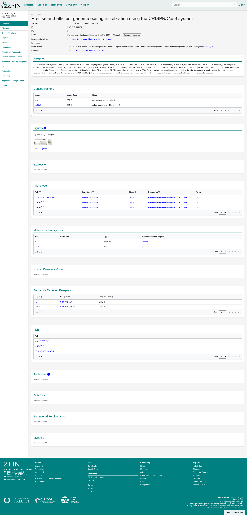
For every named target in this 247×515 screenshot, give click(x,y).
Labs (142, 481)
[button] (40, 192)
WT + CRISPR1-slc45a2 (44, 197)
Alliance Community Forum (151, 475)
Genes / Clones (41, 466)
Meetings (144, 469)
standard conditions (90, 197)
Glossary (196, 469)
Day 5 (131, 197)
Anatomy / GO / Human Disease (48, 478)
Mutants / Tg (40, 472)
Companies (145, 485)
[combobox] (204, 4)
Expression (39, 469)
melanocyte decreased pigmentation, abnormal (167, 197)
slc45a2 (39, 202)
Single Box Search (200, 472)
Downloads (92, 466)
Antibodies (39, 475)
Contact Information (201, 481)
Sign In (242, 5)
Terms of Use (237, 500)
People (143, 478)
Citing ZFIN (197, 478)
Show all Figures (40, 149)
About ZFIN (197, 475)
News (142, 466)
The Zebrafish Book (96, 477)
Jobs (142, 472)
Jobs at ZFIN (198, 485)
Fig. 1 (198, 197)
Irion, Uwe (71, 39)
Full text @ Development (92, 50)
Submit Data (93, 469)
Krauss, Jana (82, 39)
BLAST (90, 488)
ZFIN (90, 492)
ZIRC (90, 480)
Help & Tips (197, 466)
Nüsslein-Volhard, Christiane (99, 39)
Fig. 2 (198, 207)
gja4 (41, 341)
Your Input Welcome (234, 512)
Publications (40, 481)
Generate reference (132, 35)
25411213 (71, 50)
